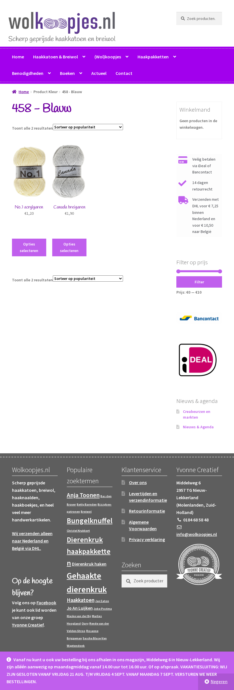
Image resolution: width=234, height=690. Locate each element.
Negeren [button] (219, 681)
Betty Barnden (87, 504)
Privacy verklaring (147, 539)
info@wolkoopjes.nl (196, 534)
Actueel (98, 73)
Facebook (46, 602)
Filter (199, 281)
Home (18, 57)
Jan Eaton (102, 601)
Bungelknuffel (89, 520)
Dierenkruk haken (89, 564)
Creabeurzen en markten (196, 414)
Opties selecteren (29, 247)
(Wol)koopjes (107, 57)
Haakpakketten (153, 57)
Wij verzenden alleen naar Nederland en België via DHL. (32, 541)
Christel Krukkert (78, 531)
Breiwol (86, 511)
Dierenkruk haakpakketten (88, 551)
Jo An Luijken (80, 608)
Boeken (67, 73)
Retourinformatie (147, 511)
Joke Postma (103, 609)
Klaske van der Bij (79, 616)
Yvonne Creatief (28, 625)
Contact (124, 73)
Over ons (138, 482)
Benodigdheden (27, 73)
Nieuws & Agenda (198, 426)
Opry (85, 623)
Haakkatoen (80, 600)
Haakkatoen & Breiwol (55, 57)
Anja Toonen (83, 495)
